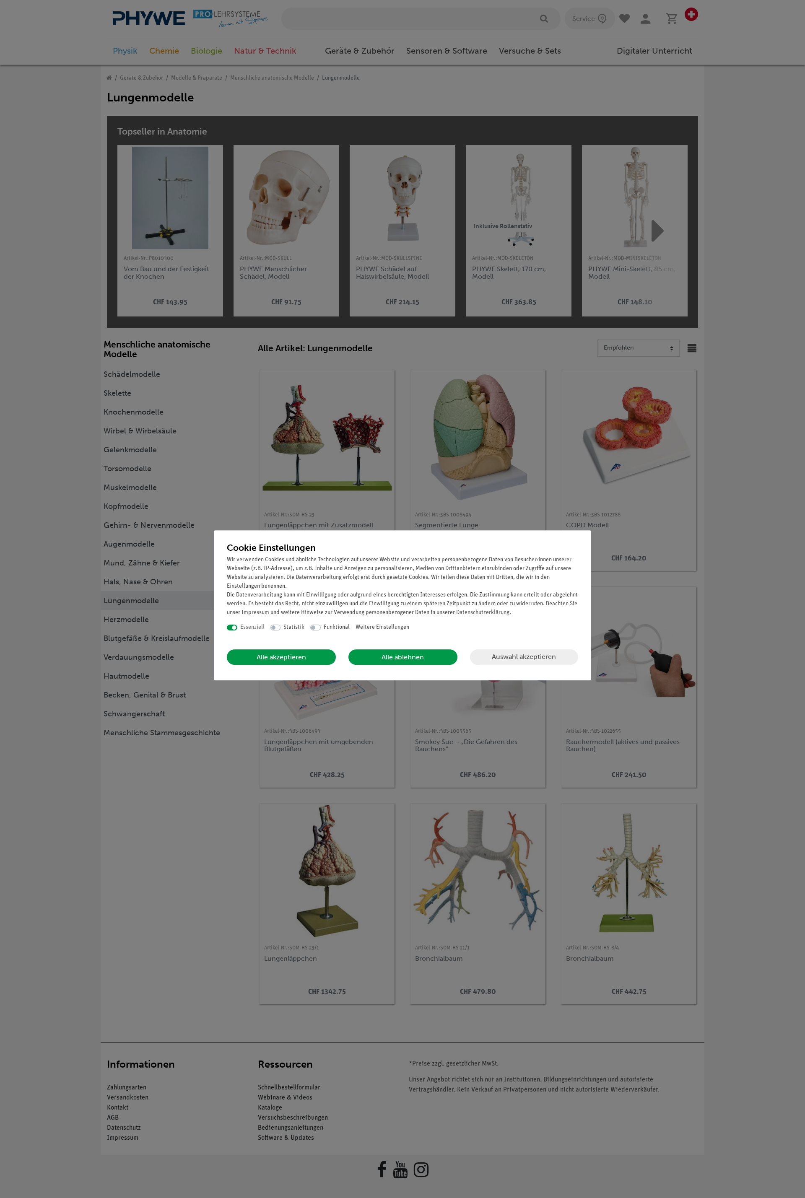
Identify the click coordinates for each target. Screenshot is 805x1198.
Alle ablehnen (403, 657)
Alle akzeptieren (281, 657)
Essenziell (252, 627)
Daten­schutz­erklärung (482, 612)
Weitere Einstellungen (382, 627)
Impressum (255, 612)
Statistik (293, 627)
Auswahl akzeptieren (524, 657)
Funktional (337, 627)
